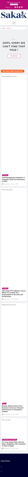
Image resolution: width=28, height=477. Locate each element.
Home (3, 28)
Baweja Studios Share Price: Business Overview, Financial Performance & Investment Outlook (12, 408)
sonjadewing (7, 184)
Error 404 (8, 28)
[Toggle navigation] (14, 23)
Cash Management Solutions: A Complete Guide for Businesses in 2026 (13, 179)
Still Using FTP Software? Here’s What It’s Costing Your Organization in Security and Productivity (14, 293)
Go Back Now (14, 56)
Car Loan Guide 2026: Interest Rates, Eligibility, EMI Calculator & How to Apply (14, 444)
